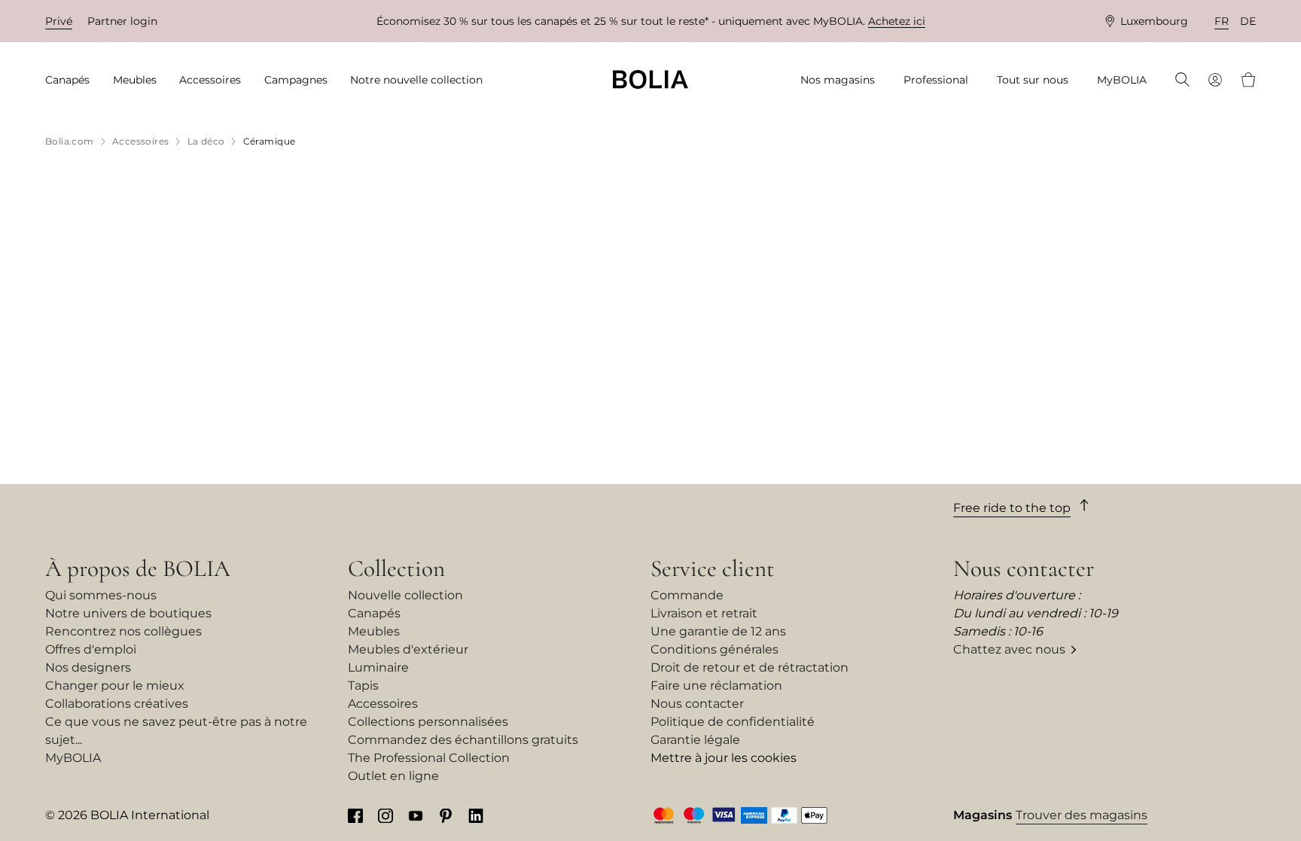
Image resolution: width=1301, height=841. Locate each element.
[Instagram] (385, 815)
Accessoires (383, 703)
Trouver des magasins (1081, 815)
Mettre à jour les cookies (723, 758)
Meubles (374, 631)
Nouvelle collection (405, 595)
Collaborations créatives (116, 703)
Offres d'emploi (90, 649)
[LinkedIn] (475, 815)
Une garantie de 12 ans (718, 631)
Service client (712, 568)
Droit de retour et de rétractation (749, 667)
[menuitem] (72, 80)
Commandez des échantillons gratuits (463, 740)
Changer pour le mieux (114, 685)
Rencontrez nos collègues (123, 631)
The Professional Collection (429, 758)
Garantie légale (695, 740)
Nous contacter (697, 703)
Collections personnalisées (428, 722)
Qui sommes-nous (101, 595)
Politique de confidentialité (732, 722)
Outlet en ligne (393, 776)
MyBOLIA (73, 758)
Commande (687, 595)
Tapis (363, 685)
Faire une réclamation (716, 685)
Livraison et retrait (703, 613)
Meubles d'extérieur (408, 649)
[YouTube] (415, 815)
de (1248, 21)
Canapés (374, 613)
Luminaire (378, 667)
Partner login (122, 21)
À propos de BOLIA (137, 568)
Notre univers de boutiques (128, 613)
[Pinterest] (445, 815)
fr (1221, 21)
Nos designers (88, 667)
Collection (396, 568)
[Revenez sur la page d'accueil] (650, 79)
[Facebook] (355, 815)
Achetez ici (896, 21)
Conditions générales (714, 649)
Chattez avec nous (1009, 649)
